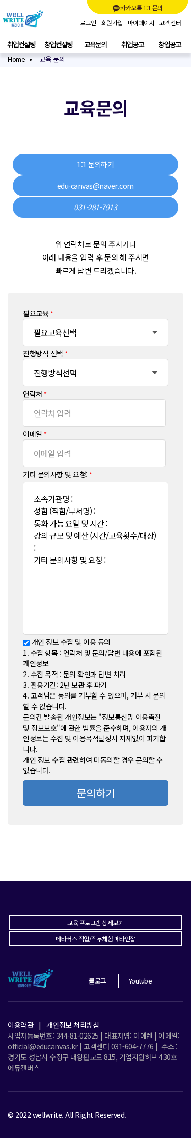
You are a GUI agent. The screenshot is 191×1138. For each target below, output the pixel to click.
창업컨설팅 (58, 44)
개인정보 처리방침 (72, 1025)
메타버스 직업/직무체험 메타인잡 (95, 938)
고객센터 (170, 23)
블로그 (97, 981)
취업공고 (132, 44)
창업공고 (169, 44)
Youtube (140, 981)
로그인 (88, 23)
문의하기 (95, 792)
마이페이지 (141, 23)
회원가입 (112, 23)
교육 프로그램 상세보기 (95, 922)
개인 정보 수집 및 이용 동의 (71, 642)
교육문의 (95, 44)
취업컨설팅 (21, 44)
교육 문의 (52, 59)
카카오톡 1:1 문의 (141, 7)
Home (16, 59)
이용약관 (20, 1025)
